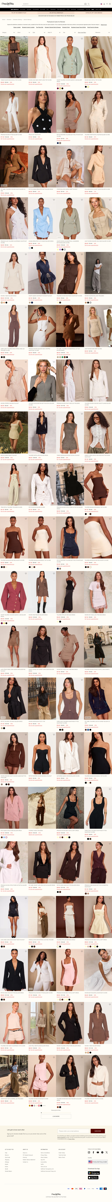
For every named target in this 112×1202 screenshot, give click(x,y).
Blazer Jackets (17, 27)
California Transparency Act (47, 1169)
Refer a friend (62, 1157)
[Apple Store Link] (94, 1177)
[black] (86, 87)
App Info (43, 1159)
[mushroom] (2, 784)
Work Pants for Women (92, 27)
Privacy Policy (44, 1155)
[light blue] (30, 248)
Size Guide (7, 1157)
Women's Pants (66, 27)
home (3, 19)
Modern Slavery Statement (29, 1159)
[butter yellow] (88, 514)
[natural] (58, 357)
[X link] (107, 1152)
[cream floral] (58, 837)
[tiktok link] (102, 1152)
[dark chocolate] (62, 88)
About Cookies (44, 1157)
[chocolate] (90, 514)
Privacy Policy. (71, 1139)
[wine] (32, 1106)
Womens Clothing (17, 19)
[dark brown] (60, 303)
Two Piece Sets (39, 27)
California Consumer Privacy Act (48, 1171)
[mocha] (65, 357)
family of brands (61, 1137)
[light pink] (39, 1106)
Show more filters (82, 32)
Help (6, 1152)
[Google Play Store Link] (94, 1173)
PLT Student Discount (28, 1155)
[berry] (58, 88)
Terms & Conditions (45, 1152)
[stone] (30, 303)
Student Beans (8, 1171)
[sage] (65, 249)
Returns (7, 1155)
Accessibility (44, 1162)
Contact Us (25, 1162)
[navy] (58, 143)
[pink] (6, 837)
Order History (62, 1152)
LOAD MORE (56, 1116)
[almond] (2, 303)
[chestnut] (4, 303)
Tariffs (42, 1164)
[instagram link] (89, 1152)
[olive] (60, 88)
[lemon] (88, 87)
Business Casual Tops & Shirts (78, 27)
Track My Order (62, 1155)
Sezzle (6, 1169)
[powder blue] (4, 837)
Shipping (7, 1159)
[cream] (58, 303)
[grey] (90, 303)
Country (90, 1157)
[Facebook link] (93, 1152)
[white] (58, 730)
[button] (101, 4)
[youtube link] (98, 1152)
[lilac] (60, 249)
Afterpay (7, 1162)
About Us (25, 1152)
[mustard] (30, 1106)
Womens (9, 19)
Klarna (6, 1166)
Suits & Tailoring (27, 19)
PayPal (6, 1164)
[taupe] (60, 143)
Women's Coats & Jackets (28, 27)
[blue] (88, 730)
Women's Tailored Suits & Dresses (53, 27)
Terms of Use (44, 1166)
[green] (62, 357)
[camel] (86, 303)
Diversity (25, 1157)
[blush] (60, 837)
